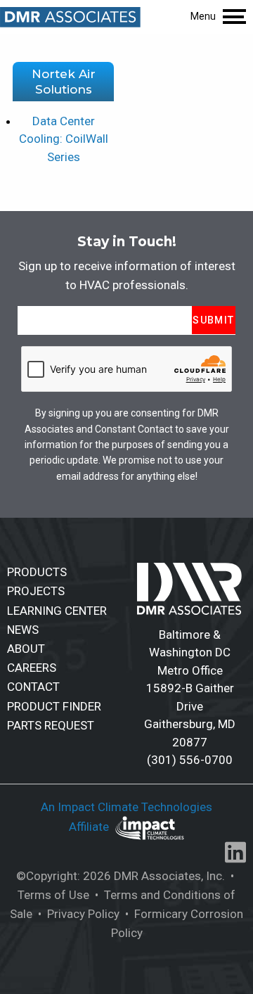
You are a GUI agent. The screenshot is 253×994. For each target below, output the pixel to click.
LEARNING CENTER (57, 611)
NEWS (23, 630)
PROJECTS (36, 591)
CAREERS (31, 668)
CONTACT (33, 687)
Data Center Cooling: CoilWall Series (63, 139)
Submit (213, 320)
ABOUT (26, 649)
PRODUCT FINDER (54, 706)
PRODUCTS (37, 572)
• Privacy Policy (77, 914)
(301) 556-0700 (190, 760)
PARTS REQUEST (50, 725)
